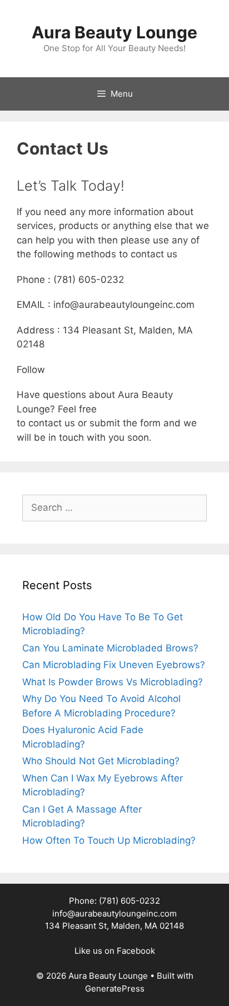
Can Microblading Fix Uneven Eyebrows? (113, 664)
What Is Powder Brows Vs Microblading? (112, 682)
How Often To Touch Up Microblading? (109, 840)
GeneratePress (115, 988)
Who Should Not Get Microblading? (101, 760)
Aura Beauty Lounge (114, 32)
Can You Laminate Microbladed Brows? (110, 648)
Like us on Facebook (114, 950)
